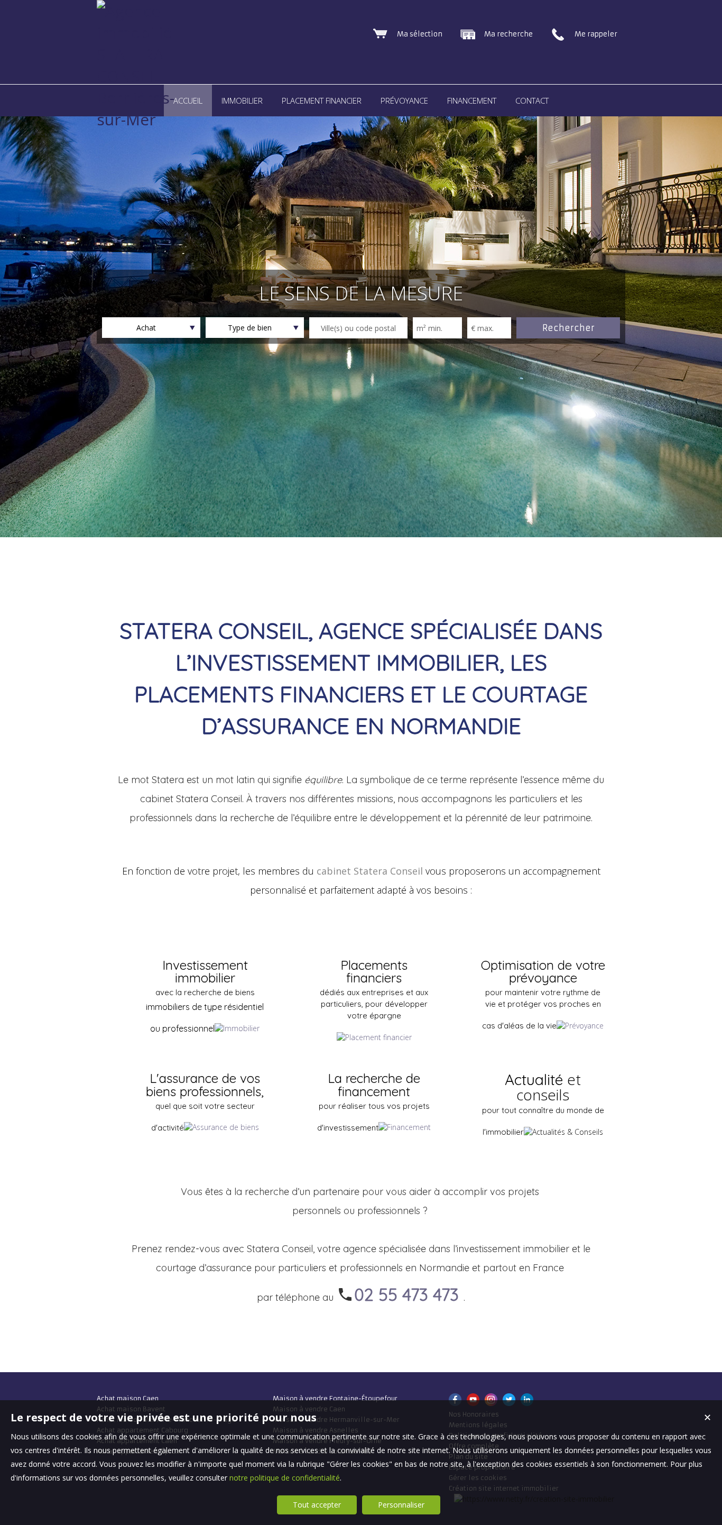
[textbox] (358, 327)
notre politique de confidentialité (284, 1478)
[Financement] (404, 1127)
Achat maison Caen (128, 1398)
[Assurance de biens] (221, 1127)
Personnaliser (401, 1505)
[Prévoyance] (580, 1025)
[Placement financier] (374, 1037)
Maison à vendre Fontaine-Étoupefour (335, 1398)
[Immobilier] (237, 1028)
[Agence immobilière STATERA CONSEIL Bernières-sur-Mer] (136, 119)
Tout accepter (317, 1505)
